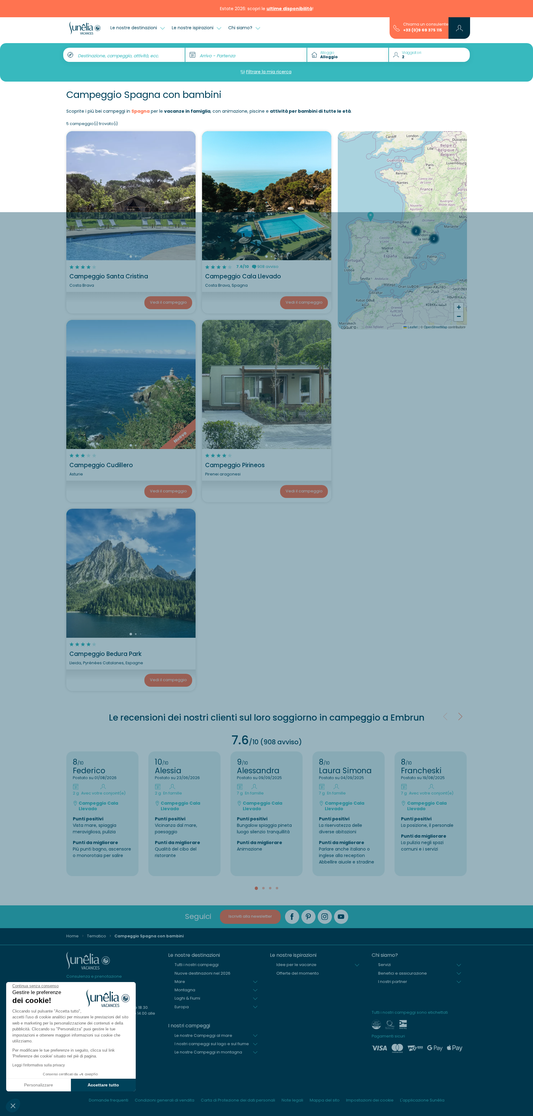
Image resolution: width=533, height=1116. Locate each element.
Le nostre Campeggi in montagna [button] (208, 1052)
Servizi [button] (384, 964)
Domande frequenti (108, 1100)
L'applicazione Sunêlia (422, 1100)
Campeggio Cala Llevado (243, 276)
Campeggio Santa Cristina (108, 276)
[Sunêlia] (85, 28)
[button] (13, 1105)
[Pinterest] (308, 917)
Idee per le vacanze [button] (296, 964)
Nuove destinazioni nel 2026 (202, 973)
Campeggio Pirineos (235, 465)
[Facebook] (292, 917)
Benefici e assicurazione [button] (402, 973)
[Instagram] (325, 917)
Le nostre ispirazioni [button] (193, 28)
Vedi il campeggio (168, 302)
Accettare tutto (103, 1084)
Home (72, 936)
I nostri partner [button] (392, 981)
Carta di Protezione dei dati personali (238, 1100)
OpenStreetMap (435, 327)
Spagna (140, 111)
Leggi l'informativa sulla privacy (38, 1065)
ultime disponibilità (289, 9)
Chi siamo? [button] (241, 28)
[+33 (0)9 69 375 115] (396, 28)
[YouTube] (341, 917)
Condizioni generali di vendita (164, 1100)
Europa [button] (182, 1006)
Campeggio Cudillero (101, 465)
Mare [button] (180, 981)
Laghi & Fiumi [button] (187, 998)
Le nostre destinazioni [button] (134, 28)
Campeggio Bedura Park (105, 654)
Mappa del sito (325, 1100)
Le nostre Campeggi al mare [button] (203, 1035)
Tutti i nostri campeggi (197, 964)
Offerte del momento (297, 973)
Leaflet (412, 327)
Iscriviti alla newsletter (250, 916)
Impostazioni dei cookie (370, 1100)
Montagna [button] (185, 990)
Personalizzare (38, 1084)
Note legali (292, 1100)
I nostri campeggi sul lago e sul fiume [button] (212, 1043)
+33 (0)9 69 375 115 (422, 30)
